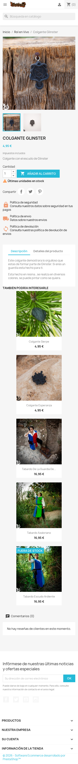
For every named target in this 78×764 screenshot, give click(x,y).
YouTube (26, 699)
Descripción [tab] (19, 251)
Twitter (16, 699)
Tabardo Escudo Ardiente (39, 596)
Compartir (21, 191)
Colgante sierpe (39, 341)
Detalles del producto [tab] (48, 251)
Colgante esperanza (39, 405)
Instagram (36, 699)
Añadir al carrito (38, 173)
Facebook (6, 699)
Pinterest (39, 191)
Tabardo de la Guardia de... (39, 469)
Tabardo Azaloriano (39, 532)
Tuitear (30, 191)
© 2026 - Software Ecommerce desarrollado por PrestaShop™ (34, 757)
